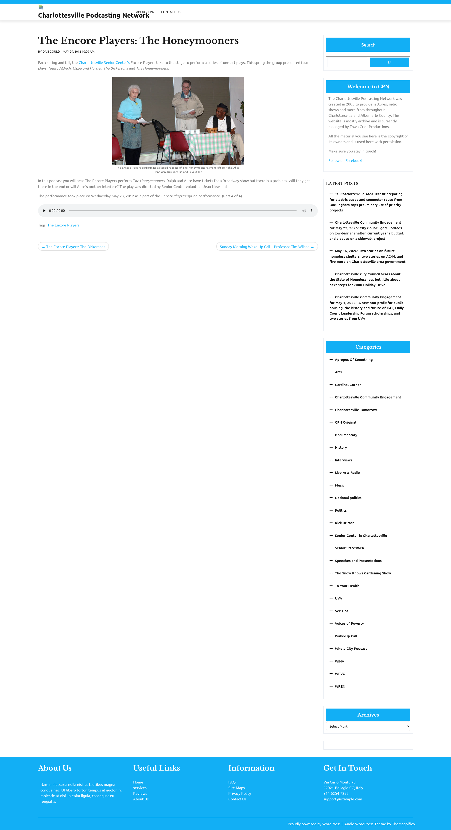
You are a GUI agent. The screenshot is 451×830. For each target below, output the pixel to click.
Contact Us (170, 12)
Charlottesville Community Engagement (368, 397)
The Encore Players (63, 224)
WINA (339, 661)
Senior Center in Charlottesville (361, 535)
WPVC (340, 673)
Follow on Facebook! (345, 160)
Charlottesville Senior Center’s (104, 62)
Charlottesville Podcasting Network (93, 15)
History (341, 447)
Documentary (346, 435)
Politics (341, 510)
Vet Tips (341, 610)
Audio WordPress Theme (365, 823)
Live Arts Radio (347, 472)
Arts (338, 372)
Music (339, 485)
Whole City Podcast (351, 648)
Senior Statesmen (349, 548)
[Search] (389, 62)
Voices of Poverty (349, 623)
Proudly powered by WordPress (315, 823)
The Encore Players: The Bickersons (75, 246)
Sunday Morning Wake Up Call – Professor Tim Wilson (265, 246)
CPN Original (345, 422)
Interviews (343, 460)
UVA (338, 598)
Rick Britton (344, 522)
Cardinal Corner (348, 384)
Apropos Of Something (354, 359)
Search (368, 44)
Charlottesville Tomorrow (356, 409)
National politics (348, 497)
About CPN (145, 12)
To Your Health (347, 585)
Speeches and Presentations (358, 560)
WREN (340, 686)
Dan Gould (51, 51)
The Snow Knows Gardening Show (363, 573)
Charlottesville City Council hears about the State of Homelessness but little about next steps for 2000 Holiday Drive (365, 279)
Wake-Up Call (346, 636)
